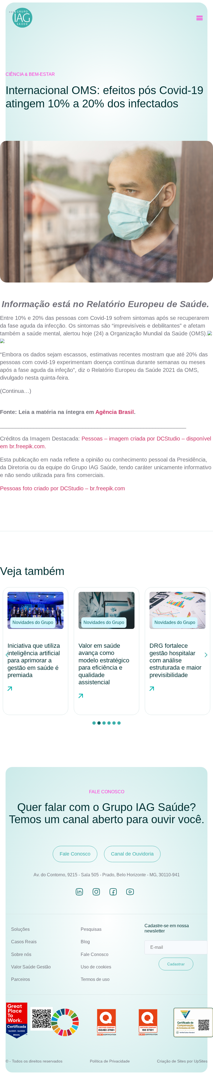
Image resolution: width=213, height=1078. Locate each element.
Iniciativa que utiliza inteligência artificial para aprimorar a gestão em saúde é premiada (33, 660)
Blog (85, 941)
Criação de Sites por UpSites (182, 1061)
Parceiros (20, 979)
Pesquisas (91, 929)
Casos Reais (24, 941)
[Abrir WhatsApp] (199, 1064)
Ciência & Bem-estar (30, 74)
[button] (199, 18)
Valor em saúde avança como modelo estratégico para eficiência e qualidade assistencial (103, 664)
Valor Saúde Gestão (31, 967)
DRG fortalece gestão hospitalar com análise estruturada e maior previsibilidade (175, 660)
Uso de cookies (96, 967)
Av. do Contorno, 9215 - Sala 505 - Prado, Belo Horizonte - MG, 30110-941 (107, 874)
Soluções (20, 929)
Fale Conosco (94, 954)
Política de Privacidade (110, 1061)
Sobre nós (21, 954)
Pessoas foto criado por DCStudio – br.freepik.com (62, 488)
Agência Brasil (114, 412)
